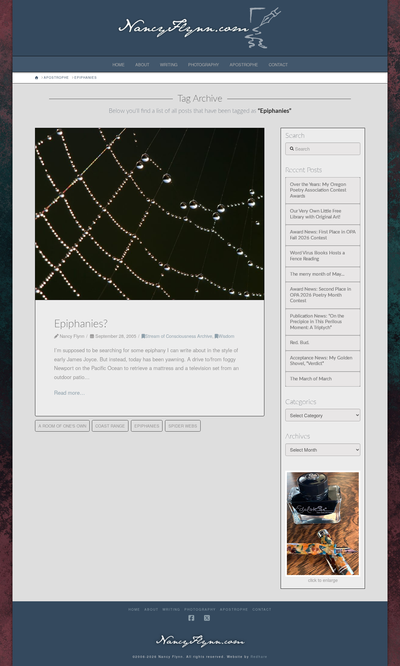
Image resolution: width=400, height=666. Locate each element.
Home (134, 610)
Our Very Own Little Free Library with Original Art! (315, 214)
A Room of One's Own (62, 426)
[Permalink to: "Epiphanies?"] (149, 214)
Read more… (69, 392)
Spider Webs (182, 426)
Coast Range (110, 426)
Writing (171, 610)
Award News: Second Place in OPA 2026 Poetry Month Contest (320, 295)
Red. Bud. (299, 342)
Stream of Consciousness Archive (178, 336)
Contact (262, 610)
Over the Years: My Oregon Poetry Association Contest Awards (318, 190)
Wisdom (226, 336)
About (151, 610)
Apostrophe (234, 610)
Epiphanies (146, 426)
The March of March (311, 379)
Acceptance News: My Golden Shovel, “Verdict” (321, 361)
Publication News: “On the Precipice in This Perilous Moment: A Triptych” (317, 322)
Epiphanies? (81, 324)
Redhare (259, 656)
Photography (200, 610)
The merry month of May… (317, 274)
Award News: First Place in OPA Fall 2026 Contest (322, 235)
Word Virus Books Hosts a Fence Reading (317, 256)
